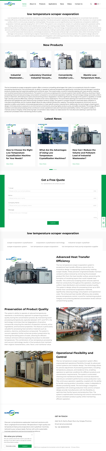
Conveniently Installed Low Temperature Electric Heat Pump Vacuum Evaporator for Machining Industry (65, 76)
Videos (69, 4)
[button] (51, 169)
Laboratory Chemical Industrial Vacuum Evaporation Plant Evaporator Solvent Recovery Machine (40, 76)
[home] (10, 4)
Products (42, 4)
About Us (33, 4)
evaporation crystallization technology (50, 243)
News (62, 4)
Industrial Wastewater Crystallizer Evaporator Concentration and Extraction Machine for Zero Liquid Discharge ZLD (16, 76)
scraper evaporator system (17, 246)
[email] (104, 227)
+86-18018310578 (63, 427)
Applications (53, 4)
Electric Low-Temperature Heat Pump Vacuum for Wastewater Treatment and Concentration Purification (90, 76)
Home (24, 4)
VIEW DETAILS (16, 61)
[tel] (104, 219)
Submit (53, 223)
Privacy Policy (75, 447)
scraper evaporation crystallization (20, 243)
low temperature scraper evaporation (44, 246)
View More (9, 164)
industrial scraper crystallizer (79, 243)
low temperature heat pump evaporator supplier (80, 246)
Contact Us (78, 4)
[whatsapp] (104, 223)
